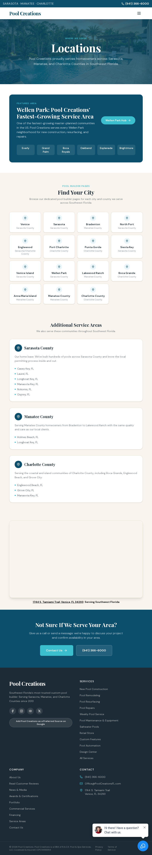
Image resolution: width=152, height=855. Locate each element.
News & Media (18, 790)
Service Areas (17, 821)
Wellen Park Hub (115, 120)
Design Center (88, 751)
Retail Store (87, 733)
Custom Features (90, 739)
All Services (86, 758)
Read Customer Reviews (24, 783)
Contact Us (54, 650)
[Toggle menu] (139, 13)
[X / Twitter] (39, 711)
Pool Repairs (87, 708)
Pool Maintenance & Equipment (99, 720)
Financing (15, 815)
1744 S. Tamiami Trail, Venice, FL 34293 (58, 602)
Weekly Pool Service (92, 714)
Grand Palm (45, 149)
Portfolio (14, 802)
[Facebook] (12, 711)
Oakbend (86, 148)
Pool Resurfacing (90, 701)
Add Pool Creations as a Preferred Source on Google (41, 723)
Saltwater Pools (89, 726)
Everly (25, 148)
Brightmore (126, 148)
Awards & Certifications (23, 796)
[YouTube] (30, 711)
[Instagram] (21, 711)
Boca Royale (66, 149)
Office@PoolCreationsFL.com (103, 783)
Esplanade (106, 148)
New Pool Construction (94, 689)
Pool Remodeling (90, 695)
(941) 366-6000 (137, 4)
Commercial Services (22, 808)
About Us (15, 777)
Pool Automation (90, 745)
